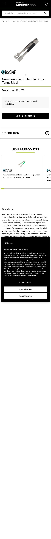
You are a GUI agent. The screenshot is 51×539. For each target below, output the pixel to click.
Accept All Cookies (25, 296)
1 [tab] (25, 74)
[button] (25, 133)
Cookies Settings (25, 282)
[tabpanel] (25, 49)
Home (4, 21)
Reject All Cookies (25, 289)
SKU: (5, 178)
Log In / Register (25, 116)
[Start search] (46, 13)
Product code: (8, 90)
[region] (25, 269)
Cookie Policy (31, 275)
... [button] (9, 21)
